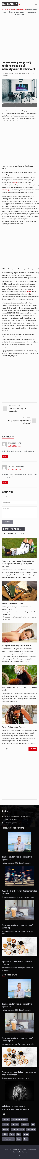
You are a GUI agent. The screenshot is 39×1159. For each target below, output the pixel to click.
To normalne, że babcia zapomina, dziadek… (16, 1109)
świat (18, 1139)
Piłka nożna (31, 1129)
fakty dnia (15, 1124)
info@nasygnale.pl (11, 823)
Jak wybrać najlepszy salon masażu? (17, 645)
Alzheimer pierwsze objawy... (13, 1106)
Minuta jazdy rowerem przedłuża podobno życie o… (18, 897)
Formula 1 (25, 1124)
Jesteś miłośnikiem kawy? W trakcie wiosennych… (18, 1044)
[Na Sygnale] (11, 4)
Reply (4, 456)
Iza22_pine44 (12, 443)
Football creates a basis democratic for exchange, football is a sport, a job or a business (18, 564)
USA (18, 1134)
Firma (15, 182)
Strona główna (7, 9)
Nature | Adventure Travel (12, 603)
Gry (33, 1124)
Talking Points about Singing (13, 727)
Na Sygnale (18, 1149)
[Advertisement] (19, 36)
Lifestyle (5, 1129)
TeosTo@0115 (9, 73)
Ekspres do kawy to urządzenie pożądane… (16, 1078)
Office (29, 291)
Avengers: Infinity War (19, 1119)
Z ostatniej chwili (8, 1139)
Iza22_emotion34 (14, 466)
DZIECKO (5, 1124)
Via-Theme (23, 1152)
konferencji (5, 190)
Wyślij (7, 522)
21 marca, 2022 (23, 73)
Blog (14, 9)
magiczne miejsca (18, 1129)
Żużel (25, 1139)
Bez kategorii (21, 9)
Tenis (12, 1134)
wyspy (26, 1134)
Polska (5, 1134)
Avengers (6, 1119)
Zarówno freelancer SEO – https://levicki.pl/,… (16, 863)
